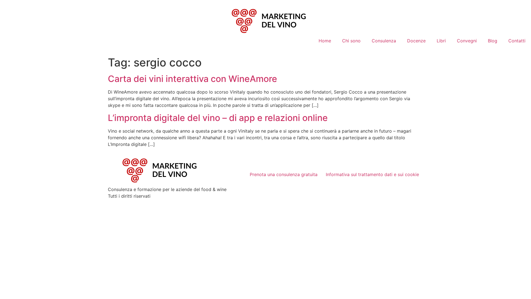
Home (325, 40)
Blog (492, 40)
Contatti (516, 40)
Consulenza (384, 40)
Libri (441, 40)
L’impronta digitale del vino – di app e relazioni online (218, 117)
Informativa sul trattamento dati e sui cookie (372, 174)
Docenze (416, 40)
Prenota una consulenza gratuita (283, 174)
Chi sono (351, 40)
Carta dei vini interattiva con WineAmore (192, 78)
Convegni (467, 40)
